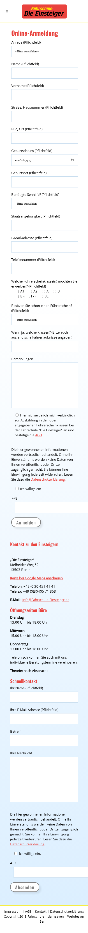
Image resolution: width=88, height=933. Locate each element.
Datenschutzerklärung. (48, 479)
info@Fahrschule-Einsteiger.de (45, 599)
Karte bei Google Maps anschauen (36, 578)
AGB (38, 435)
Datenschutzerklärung (67, 911)
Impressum (12, 911)
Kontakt (40, 911)
